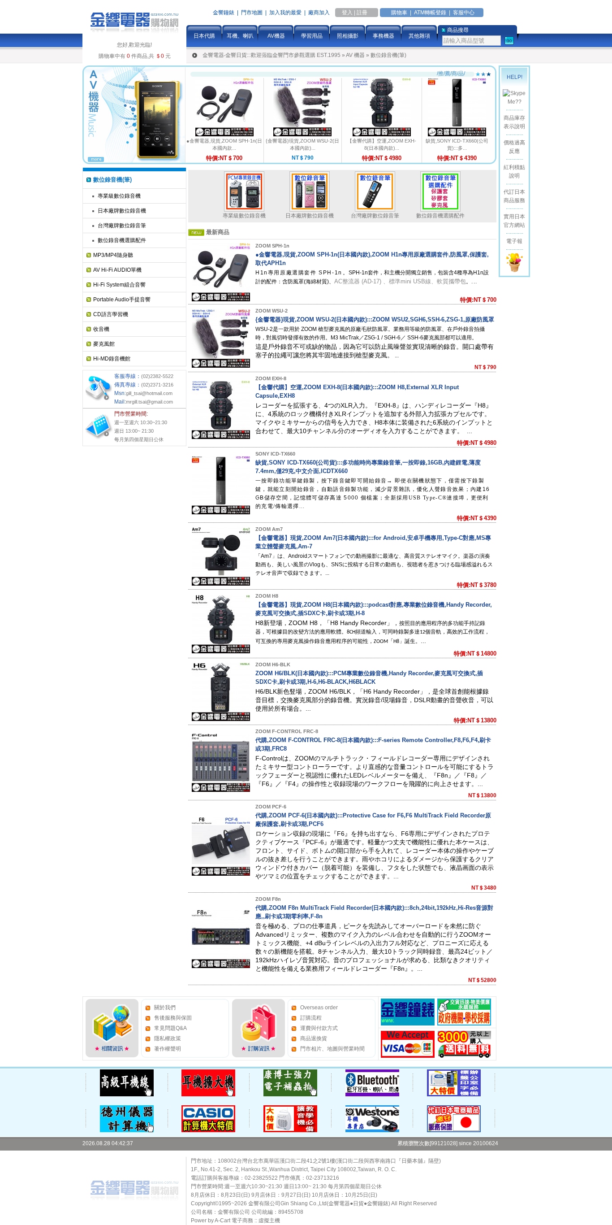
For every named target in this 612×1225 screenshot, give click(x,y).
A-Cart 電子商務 (234, 1220)
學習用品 (312, 36)
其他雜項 (419, 36)
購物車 (399, 12)
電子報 (514, 241)
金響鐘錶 (223, 12)
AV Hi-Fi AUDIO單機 (117, 270)
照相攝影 (347, 36)
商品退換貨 (313, 1038)
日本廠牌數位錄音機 (122, 211)
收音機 (101, 329)
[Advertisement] (118, 584)
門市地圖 (252, 12)
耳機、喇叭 (240, 36)
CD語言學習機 (110, 314)
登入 (347, 12)
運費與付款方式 (319, 1028)
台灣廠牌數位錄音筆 (122, 225)
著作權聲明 (167, 1049)
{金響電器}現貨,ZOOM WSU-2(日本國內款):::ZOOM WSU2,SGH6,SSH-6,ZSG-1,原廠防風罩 (374, 319)
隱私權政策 (167, 1038)
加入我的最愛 (285, 12)
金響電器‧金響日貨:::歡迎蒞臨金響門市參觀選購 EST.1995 (271, 55)
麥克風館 (104, 344)
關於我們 (165, 1007)
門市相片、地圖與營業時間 (332, 1049)
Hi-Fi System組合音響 (119, 285)
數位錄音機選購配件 (122, 240)
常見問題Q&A (170, 1028)
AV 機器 (355, 55)
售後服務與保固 (173, 1018)
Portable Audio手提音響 (122, 299)
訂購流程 (311, 1018)
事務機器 (383, 36)
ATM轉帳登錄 (430, 12)
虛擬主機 (269, 1220)
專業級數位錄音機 (119, 196)
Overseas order (319, 1007)
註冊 (362, 12)
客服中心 (463, 12)
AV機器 (276, 36)
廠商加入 (319, 12)
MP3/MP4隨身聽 (113, 255)
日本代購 (204, 36)
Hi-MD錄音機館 (111, 359)
